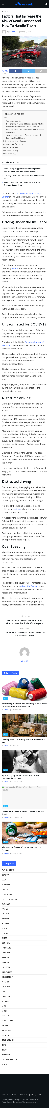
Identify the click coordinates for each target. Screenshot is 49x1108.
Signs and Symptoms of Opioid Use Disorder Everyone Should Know (24, 136)
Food (4, 928)
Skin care (6, 1030)
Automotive (8, 870)
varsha (12, 32)
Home (4, 11)
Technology (8, 1040)
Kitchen (6, 982)
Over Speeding (9, 153)
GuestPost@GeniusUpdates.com (26, 1102)
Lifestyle (6, 996)
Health (5, 957)
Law (4, 991)
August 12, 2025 (16, 853)
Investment (7, 977)
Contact (5, 1095)
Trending (6, 1054)
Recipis (5, 1025)
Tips (9, 11)
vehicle (15, 268)
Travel (5, 1050)
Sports (5, 1035)
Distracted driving (10, 150)
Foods (5, 933)
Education (7, 894)
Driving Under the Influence (14, 141)
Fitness (5, 923)
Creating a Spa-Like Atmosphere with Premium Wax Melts (25, 131)
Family (5, 909)
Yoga (4, 1064)
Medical (5, 1001)
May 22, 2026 (15, 746)
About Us (23, 1095)
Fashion (5, 914)
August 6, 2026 (16, 710)
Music (4, 1011)
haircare (6, 952)
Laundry (6, 986)
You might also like (13, 121)
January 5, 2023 (25, 32)
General (6, 943)
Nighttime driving (10, 147)
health (5, 962)
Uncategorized (9, 1059)
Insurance (7, 972)
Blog (4, 880)
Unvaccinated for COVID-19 (14, 144)
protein (6, 1016)
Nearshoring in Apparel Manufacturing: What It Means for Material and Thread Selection (24, 125)
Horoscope (7, 967)
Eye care (6, 904)
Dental (5, 889)
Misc (4, 1006)
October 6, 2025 (16, 782)
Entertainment (9, 899)
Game (4, 938)
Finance (5, 918)
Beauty (5, 875)
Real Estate (7, 1020)
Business (6, 884)
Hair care (6, 948)
